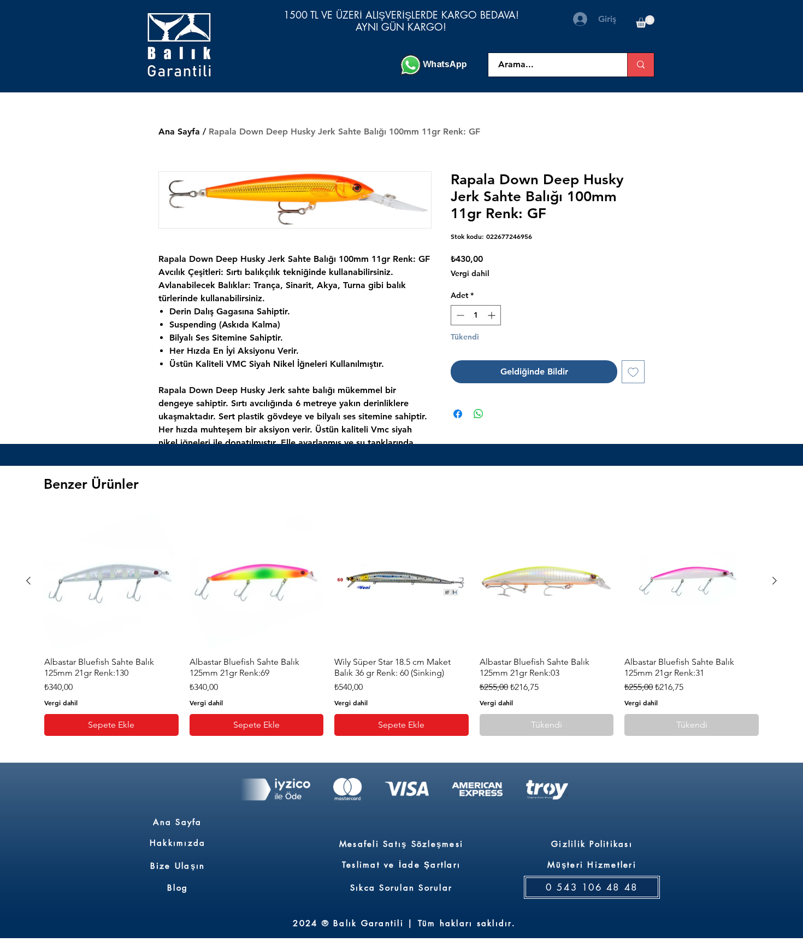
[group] (401, 624)
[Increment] (492, 315)
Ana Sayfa (179, 131)
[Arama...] (640, 65)
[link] (645, 21)
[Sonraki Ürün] (774, 580)
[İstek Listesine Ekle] (633, 371)
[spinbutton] (476, 315)
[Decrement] (459, 315)
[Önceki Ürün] (28, 580)
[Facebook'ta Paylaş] (457, 413)
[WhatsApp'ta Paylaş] (478, 413)
